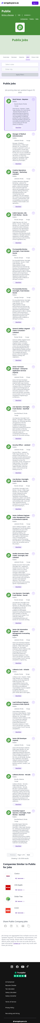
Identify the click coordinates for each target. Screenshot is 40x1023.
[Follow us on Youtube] (23, 966)
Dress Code (35, 57)
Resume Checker (10, 985)
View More (18, 127)
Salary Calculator (10, 992)
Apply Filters (20, 75)
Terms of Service (10, 1002)
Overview (6, 57)
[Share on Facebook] (5, 926)
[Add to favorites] (33, 99)
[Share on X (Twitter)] (17, 926)
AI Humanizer (9, 982)
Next (28, 855)
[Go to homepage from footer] (20, 1021)
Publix (32, 19)
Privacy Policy (9, 1008)
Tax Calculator (10, 989)
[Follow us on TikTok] (28, 966)
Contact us (16, 943)
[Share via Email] (23, 926)
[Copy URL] (28, 926)
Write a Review (8, 15)
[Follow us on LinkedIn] (12, 966)
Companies (24, 19)
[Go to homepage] (10, 3)
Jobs (37, 19)
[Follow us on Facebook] (17, 966)
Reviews (14, 57)
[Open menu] (29, 3)
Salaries (21, 57)
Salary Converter (10, 996)
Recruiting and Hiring (12, 1013)
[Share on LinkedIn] (11, 926)
